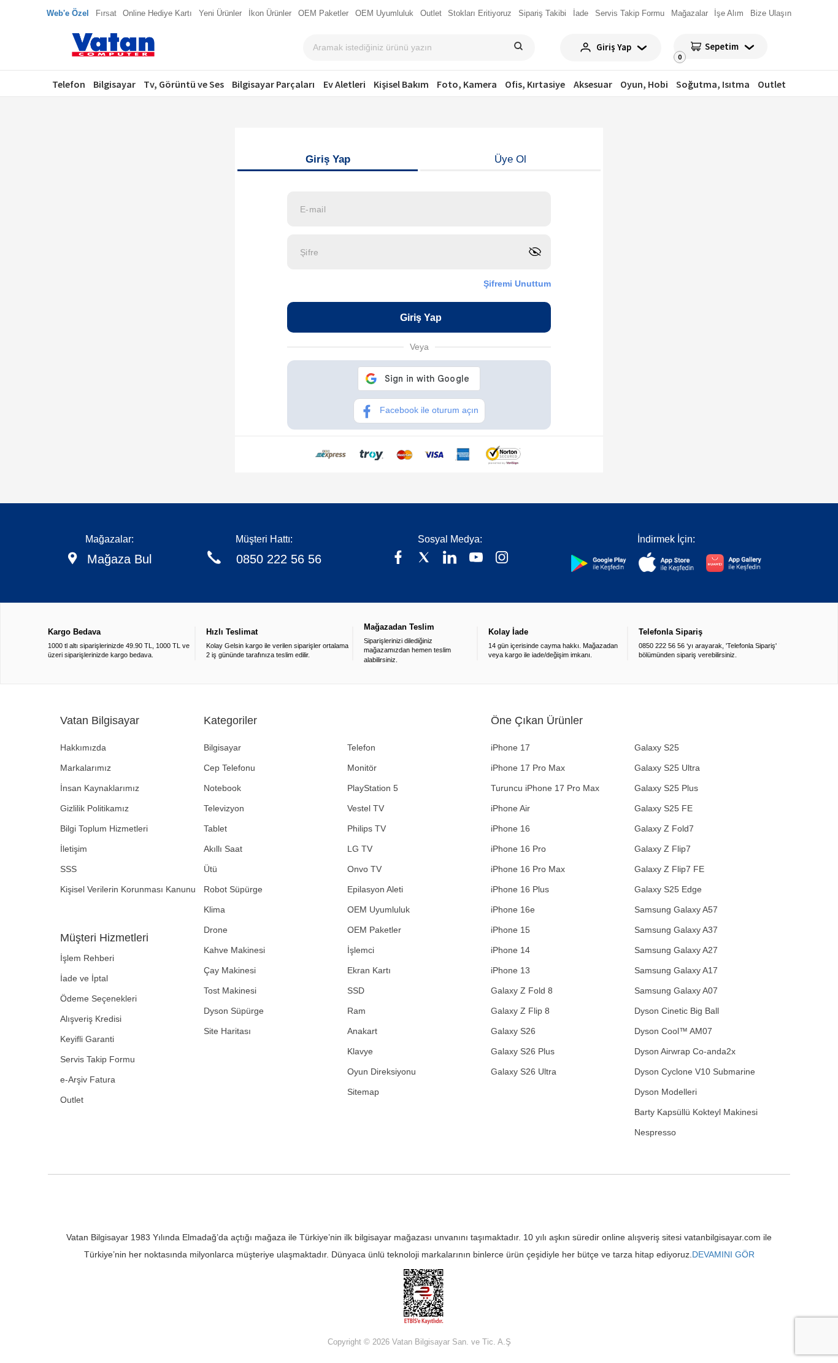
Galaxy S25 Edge (668, 889)
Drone (216, 930)
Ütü (210, 869)
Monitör (362, 768)
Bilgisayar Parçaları (273, 84)
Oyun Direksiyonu (381, 1071)
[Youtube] (476, 558)
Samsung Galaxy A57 (676, 909)
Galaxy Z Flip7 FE (669, 869)
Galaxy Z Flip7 (662, 849)
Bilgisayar (114, 84)
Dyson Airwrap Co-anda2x (685, 1051)
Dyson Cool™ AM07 (673, 1031)
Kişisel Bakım (401, 84)
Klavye (360, 1051)
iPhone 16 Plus (520, 889)
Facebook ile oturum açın (429, 410)
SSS (68, 869)
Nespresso (655, 1132)
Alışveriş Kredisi (90, 1019)
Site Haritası (227, 1031)
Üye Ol (510, 159)
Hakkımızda (83, 747)
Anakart (362, 1031)
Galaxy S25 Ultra (667, 768)
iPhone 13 (510, 970)
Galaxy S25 (656, 747)
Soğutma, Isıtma (713, 84)
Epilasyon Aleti (375, 889)
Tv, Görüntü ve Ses (184, 84)
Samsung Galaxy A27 (676, 950)
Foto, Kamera (467, 84)
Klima (214, 909)
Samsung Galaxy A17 (676, 970)
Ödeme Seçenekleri (98, 998)
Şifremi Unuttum (517, 283)
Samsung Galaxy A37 (676, 930)
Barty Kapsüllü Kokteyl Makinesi (696, 1112)
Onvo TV (364, 869)
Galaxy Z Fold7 (664, 828)
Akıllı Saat (223, 849)
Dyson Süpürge (234, 1011)
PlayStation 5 (372, 788)
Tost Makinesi (230, 990)
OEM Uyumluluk (378, 909)
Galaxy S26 (513, 1031)
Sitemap (363, 1092)
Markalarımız (85, 768)
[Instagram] (502, 558)
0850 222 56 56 (278, 559)
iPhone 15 (510, 930)
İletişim (73, 849)
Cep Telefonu (229, 768)
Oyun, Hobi (644, 84)
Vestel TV (365, 808)
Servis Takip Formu (97, 1059)
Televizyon (224, 808)
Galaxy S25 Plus (666, 788)
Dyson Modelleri (665, 1092)
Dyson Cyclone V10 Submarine (694, 1071)
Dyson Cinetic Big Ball (676, 1011)
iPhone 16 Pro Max (528, 869)
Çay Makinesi (230, 970)
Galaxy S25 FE (663, 808)
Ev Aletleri (344, 84)
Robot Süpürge (233, 889)
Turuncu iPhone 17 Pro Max (545, 788)
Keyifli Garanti (87, 1039)
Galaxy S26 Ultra (523, 1071)
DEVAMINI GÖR (723, 1254)
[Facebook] (398, 558)
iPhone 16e (513, 909)
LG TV (359, 849)
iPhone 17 (510, 747)
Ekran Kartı (369, 970)
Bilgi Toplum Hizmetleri (104, 828)
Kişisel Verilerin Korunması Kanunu (128, 889)
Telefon (68, 84)
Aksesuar (593, 84)
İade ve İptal (84, 978)
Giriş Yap (328, 159)
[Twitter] (424, 558)
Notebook (222, 788)
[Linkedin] (449, 558)
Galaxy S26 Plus (523, 1051)
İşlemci (360, 950)
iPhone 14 (510, 950)
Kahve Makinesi (234, 950)
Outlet (772, 84)
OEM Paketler (374, 930)
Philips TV (366, 828)
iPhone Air (510, 808)
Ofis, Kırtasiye (535, 84)
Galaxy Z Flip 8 (520, 1011)
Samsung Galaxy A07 (676, 990)
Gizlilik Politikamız (94, 808)
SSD (355, 990)
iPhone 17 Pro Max (528, 768)
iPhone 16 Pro (518, 849)
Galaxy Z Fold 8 (522, 990)
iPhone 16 (510, 828)
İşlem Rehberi (87, 958)
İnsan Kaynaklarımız (99, 788)
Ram (356, 1011)
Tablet (215, 828)
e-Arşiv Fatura (87, 1079)
